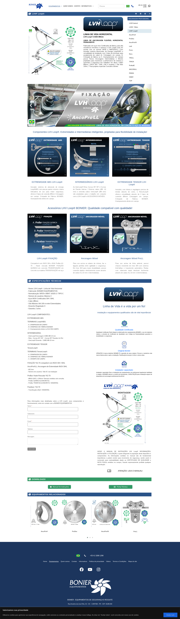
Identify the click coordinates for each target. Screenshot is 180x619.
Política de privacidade (96, 561)
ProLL (131, 50)
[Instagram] (98, 569)
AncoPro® (132, 35)
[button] (136, 14)
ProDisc (131, 38)
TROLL (131, 58)
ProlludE (132, 65)
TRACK (131, 61)
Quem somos (68, 6)
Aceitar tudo (170, 615)
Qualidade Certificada (124, 330)
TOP (130, 81)
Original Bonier (124, 351)
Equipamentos (54, 6)
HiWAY (131, 77)
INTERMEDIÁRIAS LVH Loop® (89, 182)
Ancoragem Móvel (89, 258)
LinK (130, 46)
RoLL (131, 54)
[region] (90, 613)
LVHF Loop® (133, 31)
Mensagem (31, 436)
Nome (29, 406)
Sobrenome (31, 413)
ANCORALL (133, 69)
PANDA (131, 73)
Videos (108, 561)
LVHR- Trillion (133, 27)
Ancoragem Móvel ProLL (131, 258)
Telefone (30, 429)
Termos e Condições (119, 561)
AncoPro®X (133, 42)
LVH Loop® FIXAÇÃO (47, 258)
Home (45, 561)
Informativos (86, 6)
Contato (77, 6)
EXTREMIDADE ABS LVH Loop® (47, 182)
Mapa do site (132, 561)
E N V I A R (32, 449)
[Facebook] (82, 569)
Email (29, 421)
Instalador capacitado (124, 370)
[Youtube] (90, 569)
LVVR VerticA (133, 23)
